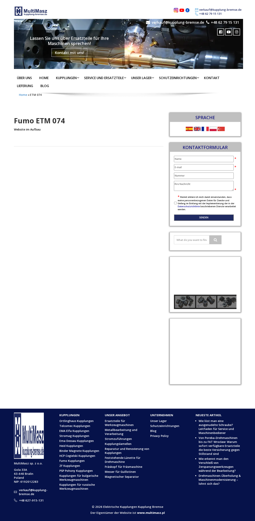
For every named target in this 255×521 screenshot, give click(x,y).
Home (44, 78)
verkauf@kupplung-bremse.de (220, 10)
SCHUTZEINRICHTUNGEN (178, 78)
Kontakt (212, 78)
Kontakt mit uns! (69, 52)
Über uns (24, 78)
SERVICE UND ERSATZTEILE (104, 78)
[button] (180, 276)
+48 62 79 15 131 (210, 14)
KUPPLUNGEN (66, 78)
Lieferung (25, 86)
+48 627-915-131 (31, 500)
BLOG (44, 86)
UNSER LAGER (141, 78)
